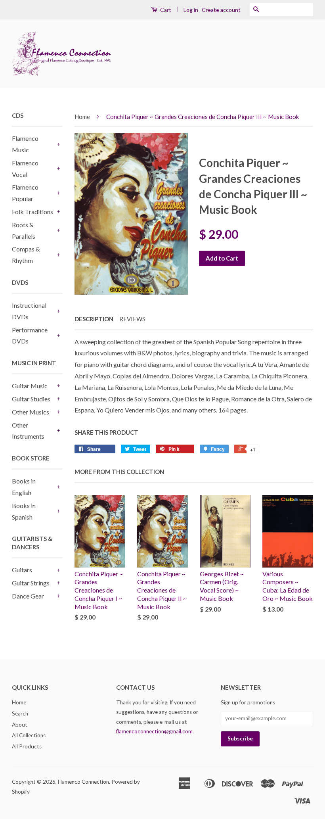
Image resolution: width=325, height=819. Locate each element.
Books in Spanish (24, 511)
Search (20, 713)
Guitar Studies (31, 399)
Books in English (24, 486)
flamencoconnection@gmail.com (154, 731)
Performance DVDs (30, 335)
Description (94, 318)
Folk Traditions (32, 211)
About (19, 724)
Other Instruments (28, 430)
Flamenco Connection (83, 782)
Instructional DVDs (29, 310)
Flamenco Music (25, 143)
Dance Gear (28, 596)
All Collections (29, 735)
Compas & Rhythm (26, 254)
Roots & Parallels (23, 230)
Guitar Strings (31, 583)
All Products (27, 746)
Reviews (132, 318)
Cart (165, 9)
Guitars (22, 569)
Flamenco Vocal (25, 168)
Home (82, 116)
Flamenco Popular (25, 192)
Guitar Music (30, 385)
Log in (191, 9)
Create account (221, 9)
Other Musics (30, 412)
